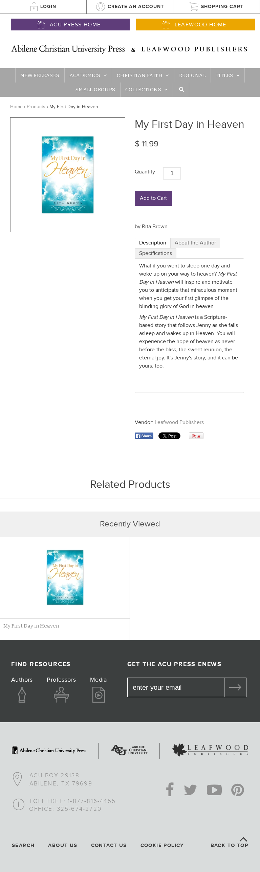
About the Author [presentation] (195, 243)
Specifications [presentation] (155, 253)
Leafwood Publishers (179, 422)
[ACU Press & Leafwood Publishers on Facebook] (170, 791)
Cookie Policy (162, 845)
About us (62, 845)
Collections (143, 90)
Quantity (145, 172)
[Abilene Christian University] (129, 751)
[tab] (153, 243)
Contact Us (109, 845)
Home (16, 107)
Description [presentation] (152, 243)
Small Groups (95, 90)
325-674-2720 (79, 809)
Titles (224, 75)
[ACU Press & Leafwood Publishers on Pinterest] (237, 791)
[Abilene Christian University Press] (49, 751)
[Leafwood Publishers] (210, 751)
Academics (85, 75)
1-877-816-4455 (92, 801)
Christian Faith (139, 75)
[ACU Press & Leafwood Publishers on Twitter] (190, 791)
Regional (192, 75)
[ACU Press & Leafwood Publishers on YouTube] (214, 791)
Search (23, 845)
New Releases (40, 75)
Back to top (229, 845)
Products (36, 107)
